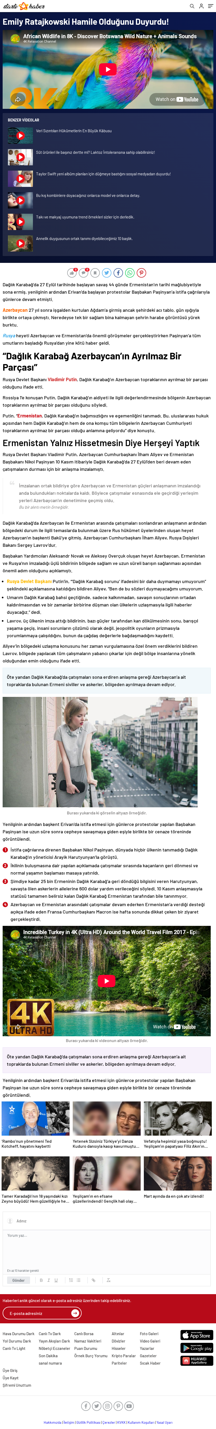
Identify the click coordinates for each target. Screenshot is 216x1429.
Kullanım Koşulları (141, 1422)
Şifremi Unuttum (17, 1385)
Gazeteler (148, 1355)
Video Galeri (150, 1341)
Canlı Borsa (84, 1333)
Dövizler (118, 1341)
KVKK (121, 1422)
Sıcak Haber (150, 1363)
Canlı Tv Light (14, 1348)
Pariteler (119, 1363)
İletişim (68, 1422)
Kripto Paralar (124, 1355)
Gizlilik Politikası (88, 1422)
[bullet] (78, 1280)
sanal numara (50, 1363)
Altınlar (118, 1333)
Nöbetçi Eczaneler (54, 1348)
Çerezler (108, 1422)
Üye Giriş (10, 1370)
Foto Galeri (149, 1333)
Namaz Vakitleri (87, 1341)
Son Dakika (48, 1355)
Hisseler (119, 1348)
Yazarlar (147, 1348)
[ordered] (71, 1280)
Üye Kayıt (11, 1377)
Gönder (18, 1280)
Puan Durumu (85, 1348)
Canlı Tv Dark (50, 1333)
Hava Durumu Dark (19, 1333)
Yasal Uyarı (164, 1422)
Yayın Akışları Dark (54, 1341)
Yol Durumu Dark (17, 1341)
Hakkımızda (52, 1422)
